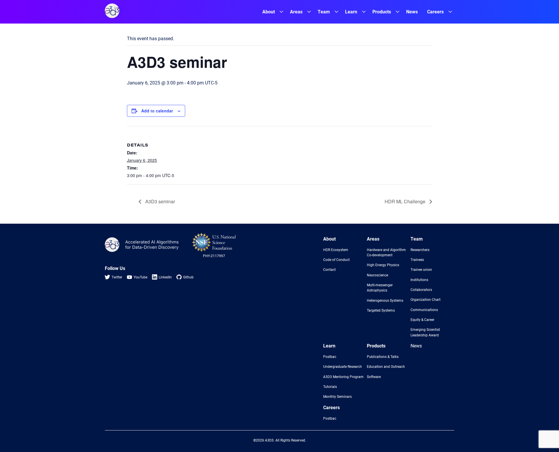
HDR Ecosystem (335, 249)
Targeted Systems (381, 310)
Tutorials (330, 386)
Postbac (329, 356)
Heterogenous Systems (385, 300)
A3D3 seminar (159, 201)
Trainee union (421, 269)
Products (381, 11)
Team (324, 11)
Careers (435, 11)
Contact (329, 269)
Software (374, 376)
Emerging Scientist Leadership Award (425, 332)
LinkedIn (165, 277)
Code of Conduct (336, 259)
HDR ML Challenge (406, 201)
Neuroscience (377, 275)
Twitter (117, 277)
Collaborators (421, 289)
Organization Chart (426, 299)
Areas (296, 11)
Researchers (420, 249)
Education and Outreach (386, 366)
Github (188, 277)
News (412, 11)
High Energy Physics (383, 264)
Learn (351, 11)
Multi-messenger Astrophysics (380, 287)
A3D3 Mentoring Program (343, 376)
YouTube (140, 277)
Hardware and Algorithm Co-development (386, 252)
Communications (424, 309)
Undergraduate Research (342, 366)
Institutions (419, 279)
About (268, 11)
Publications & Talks (383, 356)
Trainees (417, 259)
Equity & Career (422, 319)
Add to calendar (157, 111)
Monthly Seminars (337, 396)
